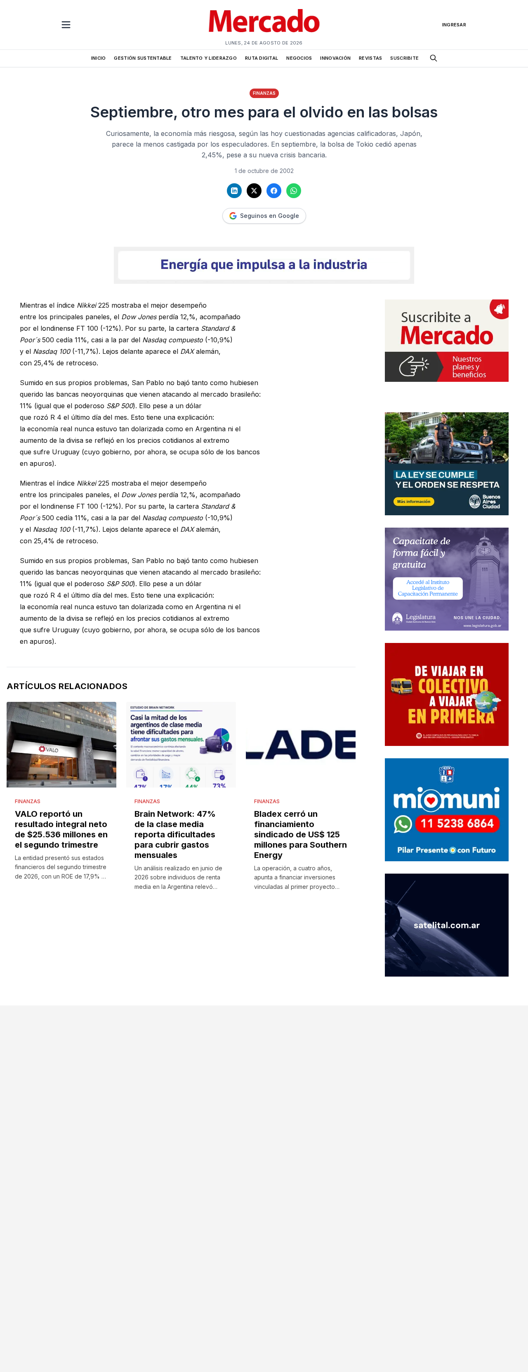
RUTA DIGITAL (261, 58)
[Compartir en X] (254, 190)
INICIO (98, 58)
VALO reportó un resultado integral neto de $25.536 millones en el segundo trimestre (61, 829)
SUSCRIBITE (404, 58)
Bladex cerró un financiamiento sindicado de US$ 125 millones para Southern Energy (300, 834)
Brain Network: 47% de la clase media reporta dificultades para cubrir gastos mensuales (175, 834)
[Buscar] (433, 58)
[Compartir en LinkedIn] (234, 190)
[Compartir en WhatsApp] (293, 190)
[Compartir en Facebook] (273, 190)
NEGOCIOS (299, 58)
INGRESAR (454, 25)
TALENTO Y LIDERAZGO (208, 58)
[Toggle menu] (66, 25)
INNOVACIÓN (335, 58)
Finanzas (264, 93)
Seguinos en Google (269, 215)
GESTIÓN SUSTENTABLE (143, 58)
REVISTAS (370, 58)
